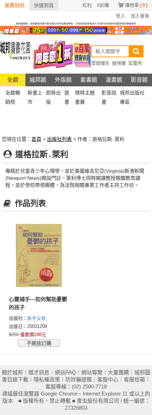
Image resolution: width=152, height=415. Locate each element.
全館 (12, 80)
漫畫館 (113, 80)
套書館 (88, 80)
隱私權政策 (47, 379)
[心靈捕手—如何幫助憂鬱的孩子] (39, 256)
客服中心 (107, 379)
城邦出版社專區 (132, 93)
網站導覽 (92, 372)
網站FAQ (65, 372)
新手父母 (36, 318)
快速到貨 (44, 5)
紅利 (87, 5)
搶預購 (119, 63)
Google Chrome (59, 394)
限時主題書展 (85, 93)
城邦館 (37, 80)
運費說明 (14, 5)
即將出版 (53, 93)
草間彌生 (100, 63)
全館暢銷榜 (12, 93)
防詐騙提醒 (78, 379)
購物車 (136, 5)
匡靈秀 (135, 63)
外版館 (63, 80)
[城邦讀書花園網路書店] (15, 54)
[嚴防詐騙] (76, 23)
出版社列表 (59, 139)
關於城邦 (12, 372)
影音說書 (108, 93)
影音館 (139, 80)
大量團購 (118, 372)
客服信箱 (134, 379)
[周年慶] (76, 30)
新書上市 (35, 93)
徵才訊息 (38, 372)
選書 (66, 93)
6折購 (103, 5)
